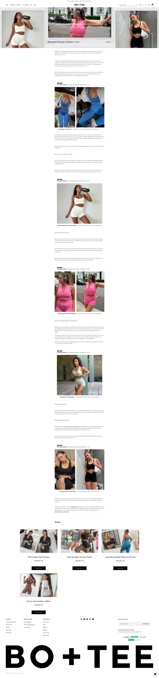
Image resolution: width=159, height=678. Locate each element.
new (7, 5)
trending (12, 5)
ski (31, 5)
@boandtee (74, 507)
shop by (19, 5)
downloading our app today (62, 512)
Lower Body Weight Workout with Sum (120, 557)
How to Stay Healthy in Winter (38, 601)
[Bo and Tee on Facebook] (84, 619)
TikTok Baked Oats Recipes (38, 557)
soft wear (26, 5)
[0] (151, 4)
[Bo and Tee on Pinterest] (87, 619)
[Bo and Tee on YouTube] (93, 619)
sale (35, 5)
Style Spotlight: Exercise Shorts (79, 557)
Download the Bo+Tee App (126, 630)
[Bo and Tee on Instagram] (81, 619)
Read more (39, 568)
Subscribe (146, 623)
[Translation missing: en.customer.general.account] (148, 4)
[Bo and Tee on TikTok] (90, 619)
